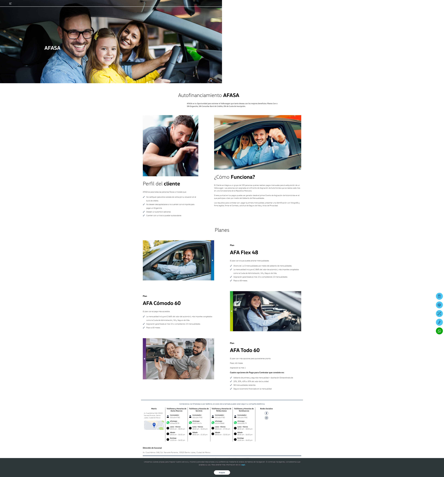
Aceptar (222, 472)
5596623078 (174, 422)
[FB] (266, 414)
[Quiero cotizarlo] (439, 296)
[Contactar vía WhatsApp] (439, 330)
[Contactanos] (399, 3)
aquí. (243, 464)
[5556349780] (439, 322)
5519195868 (219, 422)
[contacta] (154, 425)
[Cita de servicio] (439, 313)
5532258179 (242, 422)
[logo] (276, 8)
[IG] (266, 418)
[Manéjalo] (439, 304)
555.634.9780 (175, 417)
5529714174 (197, 422)
